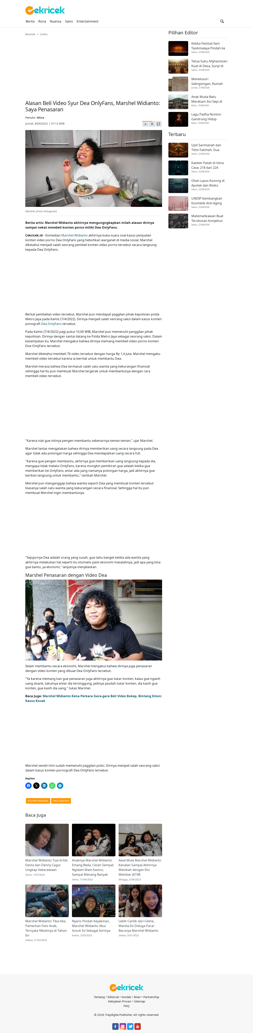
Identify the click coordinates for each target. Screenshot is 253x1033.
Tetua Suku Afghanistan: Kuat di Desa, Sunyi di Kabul (209, 63)
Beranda (30, 34)
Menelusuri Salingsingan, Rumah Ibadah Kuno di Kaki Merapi (207, 81)
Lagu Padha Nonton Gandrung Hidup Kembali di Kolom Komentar (206, 116)
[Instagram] (123, 1026)
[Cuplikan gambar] (47, 840)
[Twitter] (130, 1026)
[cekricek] (126, 988)
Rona (42, 21)
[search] (222, 21)
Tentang (99, 997)
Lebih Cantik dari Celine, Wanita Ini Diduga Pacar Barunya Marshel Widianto (138, 926)
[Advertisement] (93, 65)
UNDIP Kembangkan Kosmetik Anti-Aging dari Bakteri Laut (206, 200)
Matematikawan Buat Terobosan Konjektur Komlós (207, 218)
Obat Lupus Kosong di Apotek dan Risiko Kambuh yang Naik (208, 183)
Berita (30, 21)
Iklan (137, 997)
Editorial (113, 997)
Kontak (126, 997)
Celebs (44, 34)
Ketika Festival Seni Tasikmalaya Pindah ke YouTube (208, 46)
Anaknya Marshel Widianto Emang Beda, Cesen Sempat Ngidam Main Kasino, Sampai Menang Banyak (93, 867)
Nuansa (55, 21)
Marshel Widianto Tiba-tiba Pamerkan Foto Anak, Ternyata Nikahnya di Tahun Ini (46, 928)
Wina (40, 117)
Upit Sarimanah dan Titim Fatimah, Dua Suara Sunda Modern (207, 147)
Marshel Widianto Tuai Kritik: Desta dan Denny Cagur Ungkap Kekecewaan (46, 865)
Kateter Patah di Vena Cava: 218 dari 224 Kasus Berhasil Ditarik (207, 165)
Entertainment (87, 21)
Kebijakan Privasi (119, 1001)
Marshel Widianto (74, 235)
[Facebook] (115, 1026)
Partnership (151, 997)
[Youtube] (137, 1026)
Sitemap (139, 1001)
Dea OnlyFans (51, 324)
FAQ (126, 1006)
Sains (69, 21)
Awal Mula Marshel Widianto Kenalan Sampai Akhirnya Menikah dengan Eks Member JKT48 (140, 867)
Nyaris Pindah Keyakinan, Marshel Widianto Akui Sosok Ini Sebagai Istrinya (91, 926)
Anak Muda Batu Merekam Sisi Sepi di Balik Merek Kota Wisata (209, 99)
